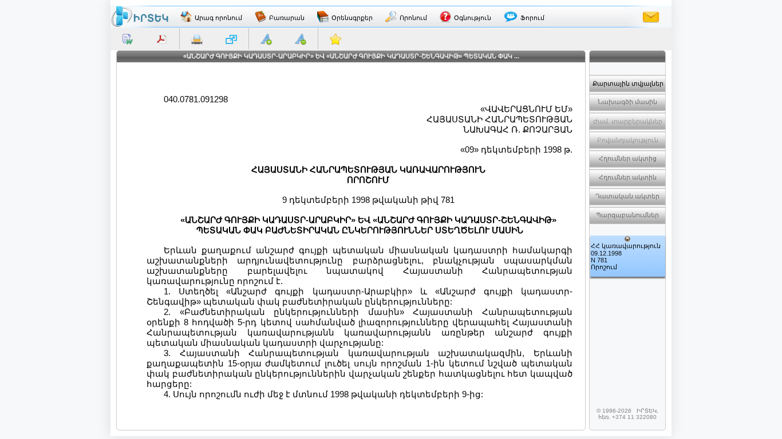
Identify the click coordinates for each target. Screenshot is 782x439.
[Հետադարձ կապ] (651, 16)
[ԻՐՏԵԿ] (139, 16)
